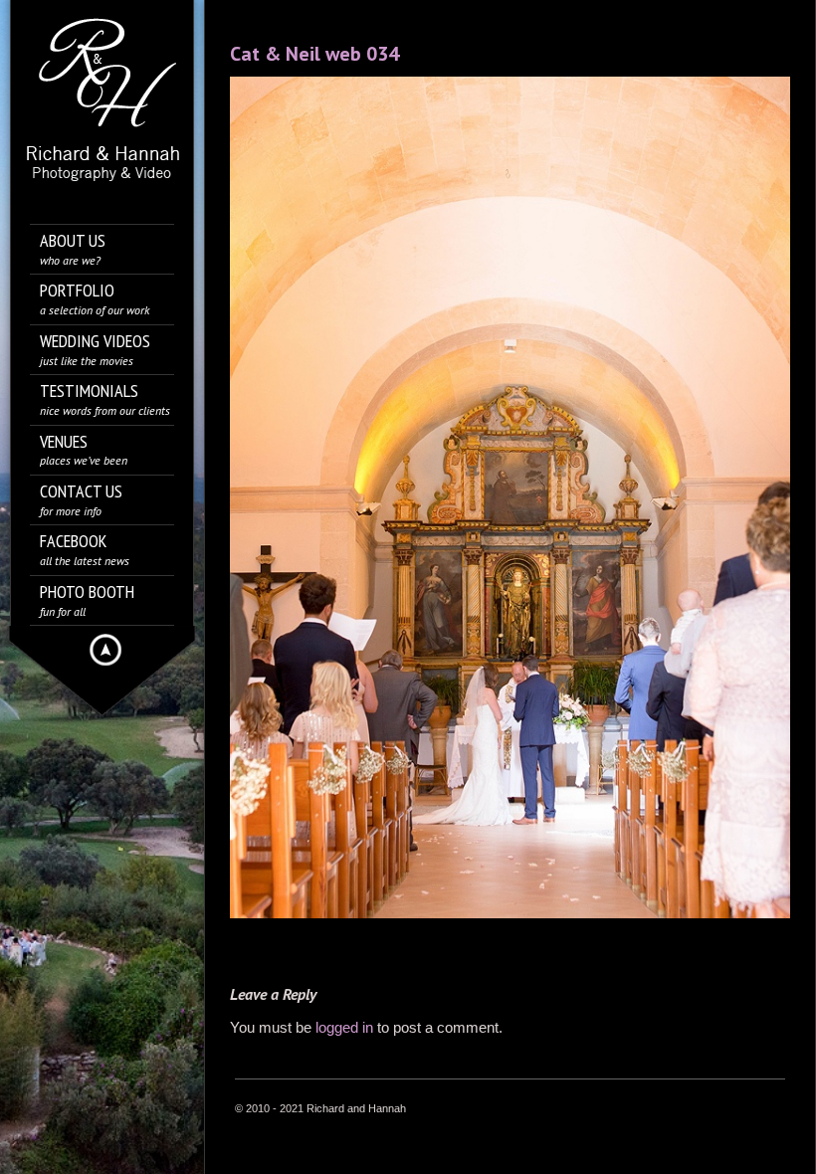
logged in (344, 1027)
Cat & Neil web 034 (314, 54)
